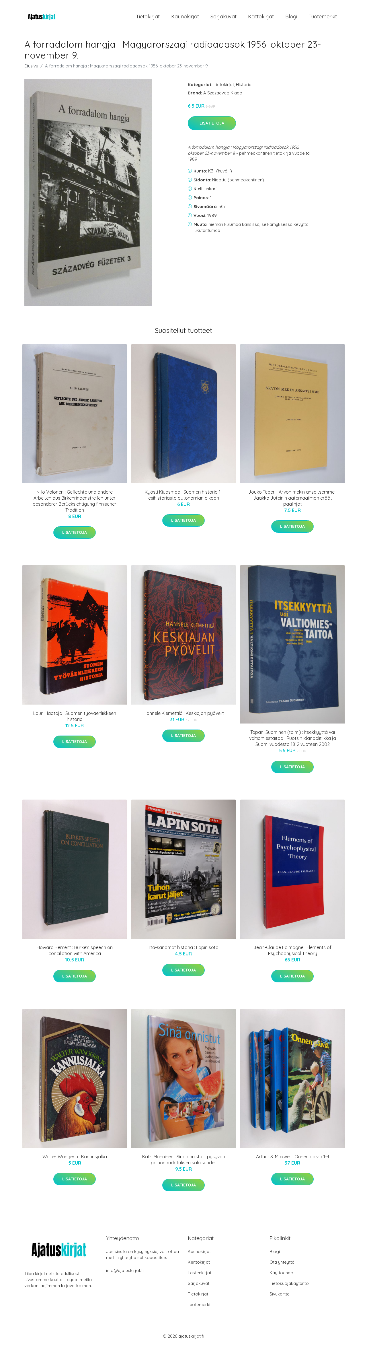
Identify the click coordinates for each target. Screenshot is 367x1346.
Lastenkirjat (199, 1272)
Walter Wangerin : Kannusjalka (74, 1156)
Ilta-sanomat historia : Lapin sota (183, 947)
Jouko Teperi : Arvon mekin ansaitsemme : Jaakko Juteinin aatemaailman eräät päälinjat (292, 498)
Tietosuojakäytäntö (289, 1283)
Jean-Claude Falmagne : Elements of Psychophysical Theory (292, 950)
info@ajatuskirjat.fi (125, 1270)
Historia (243, 84)
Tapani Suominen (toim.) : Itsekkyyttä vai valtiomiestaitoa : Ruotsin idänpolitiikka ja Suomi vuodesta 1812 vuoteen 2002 (292, 738)
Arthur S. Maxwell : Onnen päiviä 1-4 (292, 1156)
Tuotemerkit (323, 16)
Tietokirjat (148, 16)
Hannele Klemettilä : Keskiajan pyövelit (183, 713)
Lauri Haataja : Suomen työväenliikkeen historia (74, 716)
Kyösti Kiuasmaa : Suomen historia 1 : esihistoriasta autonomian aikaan (183, 495)
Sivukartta (280, 1294)
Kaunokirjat (185, 16)
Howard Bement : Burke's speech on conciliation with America (75, 950)
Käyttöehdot (282, 1272)
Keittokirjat (261, 16)
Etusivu (31, 66)
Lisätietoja (212, 123)
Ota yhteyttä (282, 1262)
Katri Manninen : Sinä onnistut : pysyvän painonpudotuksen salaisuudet (183, 1159)
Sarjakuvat (223, 16)
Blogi (291, 16)
